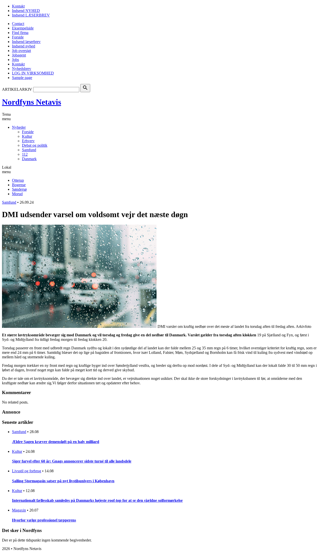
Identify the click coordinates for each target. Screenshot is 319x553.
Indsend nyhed (23, 46)
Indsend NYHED (26, 10)
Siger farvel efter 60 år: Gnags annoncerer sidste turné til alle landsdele (71, 461)
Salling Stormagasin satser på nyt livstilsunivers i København (63, 481)
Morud (17, 194)
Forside (18, 37)
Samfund (29, 150)
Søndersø (19, 189)
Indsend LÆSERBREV (31, 15)
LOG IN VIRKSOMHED (33, 73)
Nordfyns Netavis (31, 101)
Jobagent (19, 55)
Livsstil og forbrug (26, 471)
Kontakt (18, 6)
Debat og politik (34, 145)
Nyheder (19, 127)
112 (25, 154)
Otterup (18, 180)
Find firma (20, 32)
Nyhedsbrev (21, 68)
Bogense (19, 185)
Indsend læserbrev (26, 41)
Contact (18, 23)
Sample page (22, 77)
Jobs (15, 59)
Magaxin (19, 510)
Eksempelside (23, 28)
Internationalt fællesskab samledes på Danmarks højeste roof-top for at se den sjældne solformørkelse (97, 500)
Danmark (29, 159)
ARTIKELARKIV (17, 89)
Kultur (27, 136)
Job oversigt (21, 50)
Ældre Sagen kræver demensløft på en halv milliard (55, 442)
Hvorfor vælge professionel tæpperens (44, 520)
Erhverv (28, 141)
